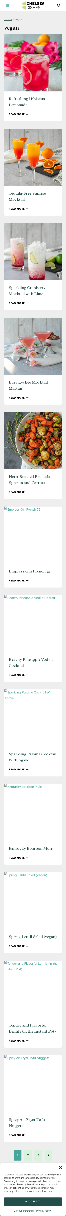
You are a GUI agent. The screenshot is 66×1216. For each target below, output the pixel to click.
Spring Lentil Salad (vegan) (33, 936)
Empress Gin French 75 (29, 571)
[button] (60, 1167)
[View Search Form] (58, 5)
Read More (19, 114)
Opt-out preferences (24, 1210)
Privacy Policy (43, 1210)
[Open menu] (8, 5)
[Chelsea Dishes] (33, 5)
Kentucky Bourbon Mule (30, 848)
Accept (33, 1201)
